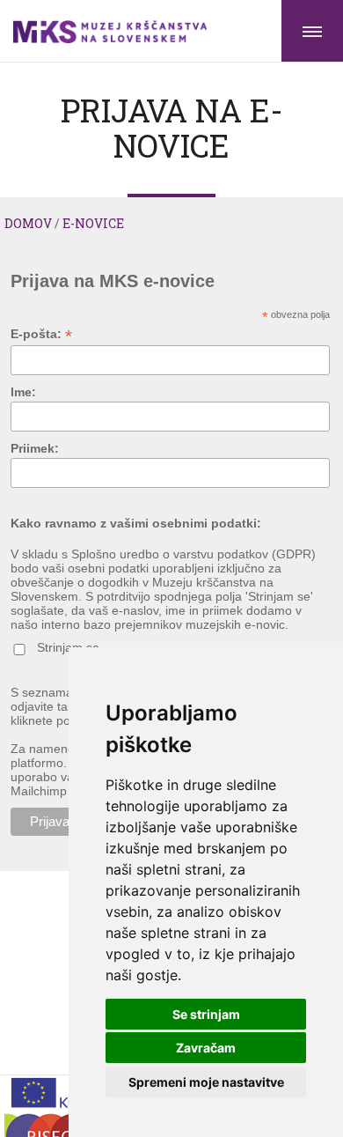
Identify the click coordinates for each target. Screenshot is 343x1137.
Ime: (23, 392)
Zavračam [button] (206, 1047)
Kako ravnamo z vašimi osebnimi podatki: (136, 523)
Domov (28, 223)
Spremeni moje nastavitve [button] (206, 1081)
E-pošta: (41, 334)
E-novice (93, 223)
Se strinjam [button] (206, 1014)
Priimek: (35, 448)
